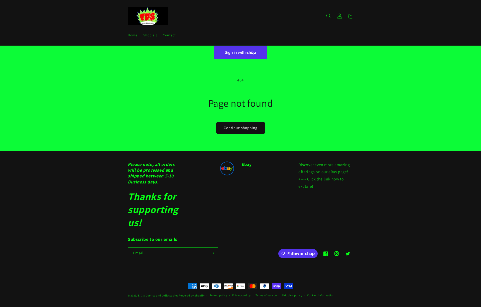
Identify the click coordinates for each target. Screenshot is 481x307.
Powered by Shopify (192, 295)
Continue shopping (241, 127)
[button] (328, 16)
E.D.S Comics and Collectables (158, 295)
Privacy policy (241, 295)
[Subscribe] (212, 253)
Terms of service (266, 295)
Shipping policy (292, 295)
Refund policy (218, 295)
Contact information (320, 295)
